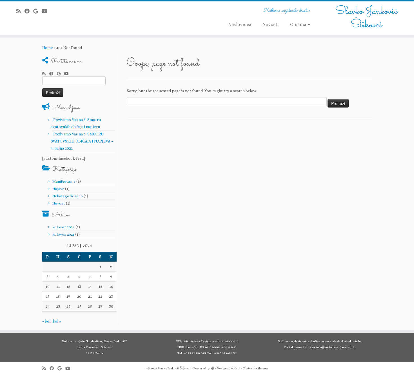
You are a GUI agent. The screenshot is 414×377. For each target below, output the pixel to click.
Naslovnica (239, 24)
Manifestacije (63, 181)
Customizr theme (255, 368)
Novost (58, 203)
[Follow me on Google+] (37, 11)
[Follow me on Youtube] (46, 11)
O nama (298, 24)
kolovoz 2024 (63, 227)
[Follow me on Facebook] (29, 11)
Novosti (270, 24)
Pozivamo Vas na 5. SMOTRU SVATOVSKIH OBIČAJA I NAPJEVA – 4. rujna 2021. (82, 141)
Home (47, 47)
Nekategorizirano (67, 196)
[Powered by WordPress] (213, 367)
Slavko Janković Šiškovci (366, 18)
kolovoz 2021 (63, 234)
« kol (46, 321)
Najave (58, 189)
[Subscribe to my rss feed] (20, 11)
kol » (57, 321)
